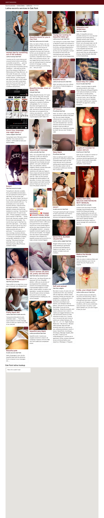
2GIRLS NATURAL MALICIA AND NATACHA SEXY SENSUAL (86, 201)
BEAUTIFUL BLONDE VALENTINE (61, 238)
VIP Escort (57, 109)
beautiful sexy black (38, 331)
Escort (9, 186)
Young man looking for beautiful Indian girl (62, 36)
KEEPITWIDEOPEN (11, 2)
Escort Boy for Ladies (85, 82)
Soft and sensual (60, 286)
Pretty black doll (13, 312)
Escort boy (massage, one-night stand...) (15, 131)
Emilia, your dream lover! (86, 290)
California (29, 5)
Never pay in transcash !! (16, 279)
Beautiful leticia (59, 80)
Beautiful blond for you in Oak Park (40, 38)
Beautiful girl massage (39, 150)
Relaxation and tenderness (82, 28)
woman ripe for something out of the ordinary (17, 53)
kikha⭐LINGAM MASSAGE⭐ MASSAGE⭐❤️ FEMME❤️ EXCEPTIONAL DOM (39, 212)
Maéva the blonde (83, 254)
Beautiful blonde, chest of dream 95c (40, 89)
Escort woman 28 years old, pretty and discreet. (39, 273)
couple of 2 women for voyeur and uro (85, 149)
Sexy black (57, 152)
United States (21, 5)
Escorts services (10, 5)
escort (55, 207)
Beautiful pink (11, 351)
